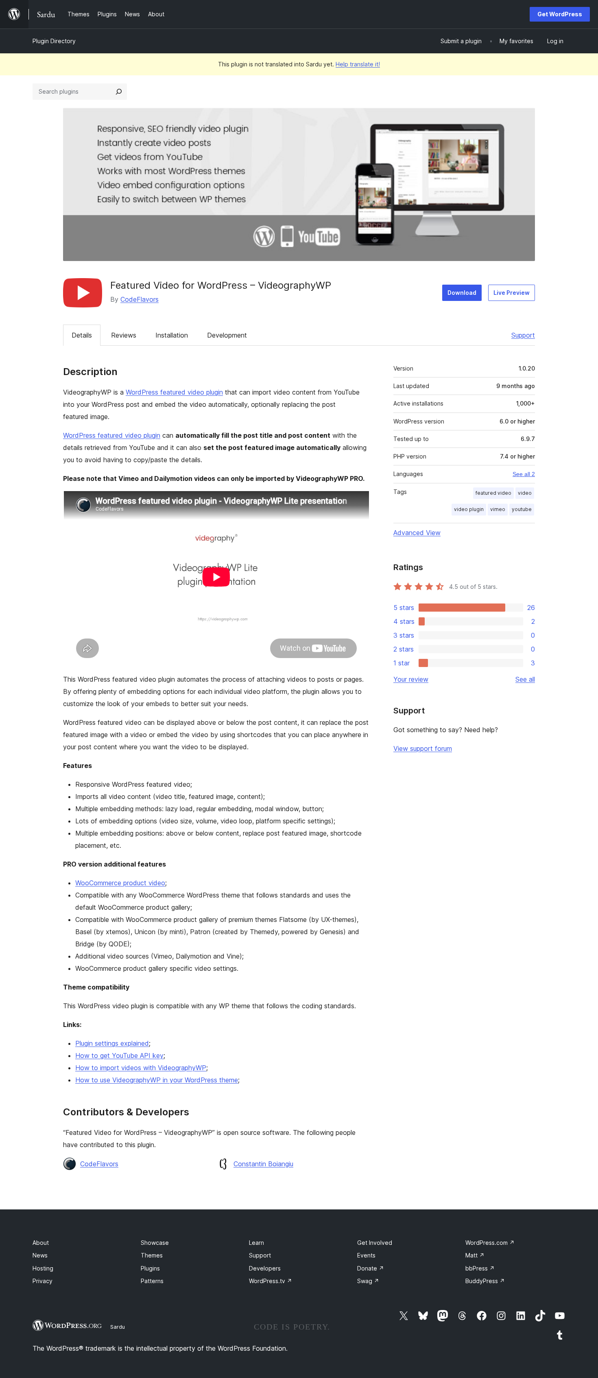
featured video (493, 493)
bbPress (480, 1268)
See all (525, 679)
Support (523, 335)
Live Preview (511, 292)
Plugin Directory (54, 40)
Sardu (117, 1326)
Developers (265, 1268)
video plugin (469, 509)
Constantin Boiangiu (263, 1164)
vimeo (497, 509)
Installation (171, 335)
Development (227, 335)
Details (82, 335)
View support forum (422, 748)
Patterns (152, 1280)
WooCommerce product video (120, 883)
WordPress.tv (270, 1280)
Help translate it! (358, 64)
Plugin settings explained (112, 1043)
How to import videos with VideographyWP (140, 1068)
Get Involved (374, 1242)
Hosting (43, 1268)
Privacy (42, 1280)
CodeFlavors (139, 299)
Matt (475, 1255)
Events (366, 1255)
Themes (152, 1255)
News (40, 1255)
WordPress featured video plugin (174, 392)
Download (461, 292)
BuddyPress (485, 1280)
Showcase (155, 1242)
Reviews (123, 335)
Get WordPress (559, 14)
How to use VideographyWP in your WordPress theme (156, 1080)
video (525, 493)
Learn (256, 1242)
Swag (368, 1280)
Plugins (150, 1268)
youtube (522, 509)
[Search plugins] (119, 91)
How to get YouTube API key (119, 1055)
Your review (410, 679)
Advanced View (417, 533)
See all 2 (524, 474)
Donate (370, 1268)
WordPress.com (490, 1242)
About (41, 1242)
